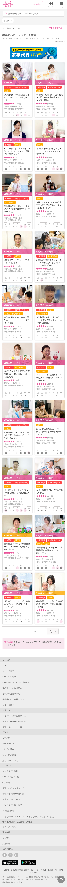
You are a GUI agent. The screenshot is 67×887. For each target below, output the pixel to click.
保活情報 (6, 782)
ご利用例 (6, 737)
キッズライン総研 (10, 771)
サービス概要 (8, 670)
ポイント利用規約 (54, 877)
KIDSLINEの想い (9, 676)
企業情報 (6, 837)
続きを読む (60, 41)
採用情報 (6, 843)
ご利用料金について (11, 693)
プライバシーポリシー (25, 879)
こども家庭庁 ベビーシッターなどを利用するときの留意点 (28, 816)
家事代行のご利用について (14, 699)
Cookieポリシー (41, 879)
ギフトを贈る (8, 704)
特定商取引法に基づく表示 (12, 882)
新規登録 (37, 4)
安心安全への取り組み (12, 688)
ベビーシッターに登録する (14, 715)
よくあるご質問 (9, 827)
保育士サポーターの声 (12, 727)
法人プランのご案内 (11, 799)
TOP (4, 665)
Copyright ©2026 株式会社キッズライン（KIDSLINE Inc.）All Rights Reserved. (34, 871)
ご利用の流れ (8, 749)
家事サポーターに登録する (14, 721)
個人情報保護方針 (8, 879)
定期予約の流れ (9, 754)
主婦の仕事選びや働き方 (13, 793)
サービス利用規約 (8, 877)
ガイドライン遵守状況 (12, 805)
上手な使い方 (8, 743)
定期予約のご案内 (10, 760)
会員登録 (8, 641)
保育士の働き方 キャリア (13, 788)
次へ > (52, 631)
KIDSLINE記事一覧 (10, 776)
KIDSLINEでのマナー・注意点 (15, 682)
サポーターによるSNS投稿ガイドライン (32, 877)
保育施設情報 (8, 810)
